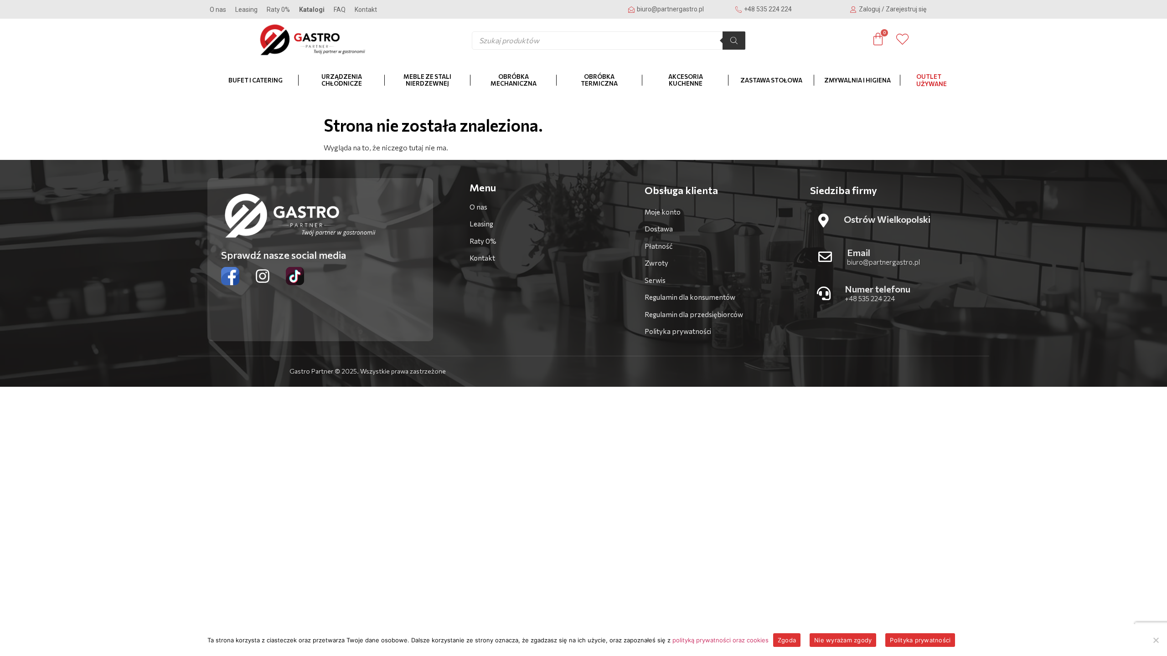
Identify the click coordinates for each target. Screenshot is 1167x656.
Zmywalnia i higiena (857, 80)
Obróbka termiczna (599, 80)
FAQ (340, 9)
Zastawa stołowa (771, 80)
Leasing (246, 9)
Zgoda (787, 640)
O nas (218, 9)
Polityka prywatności (920, 640)
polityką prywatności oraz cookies (720, 640)
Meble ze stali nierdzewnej (427, 80)
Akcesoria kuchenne (685, 80)
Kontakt (366, 9)
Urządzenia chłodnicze (341, 80)
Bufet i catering (255, 80)
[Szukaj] (734, 40)
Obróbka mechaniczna (514, 80)
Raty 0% (278, 9)
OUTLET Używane (931, 80)
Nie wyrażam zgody (843, 640)
